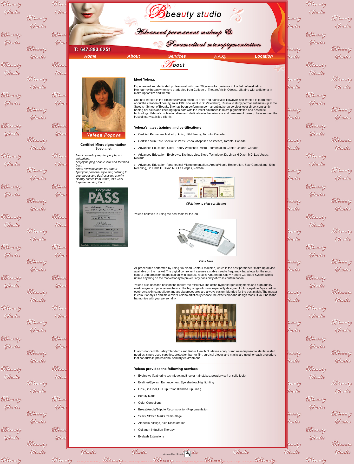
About (133, 56)
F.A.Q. (220, 56)
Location (264, 56)
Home (90, 56)
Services (177, 56)
